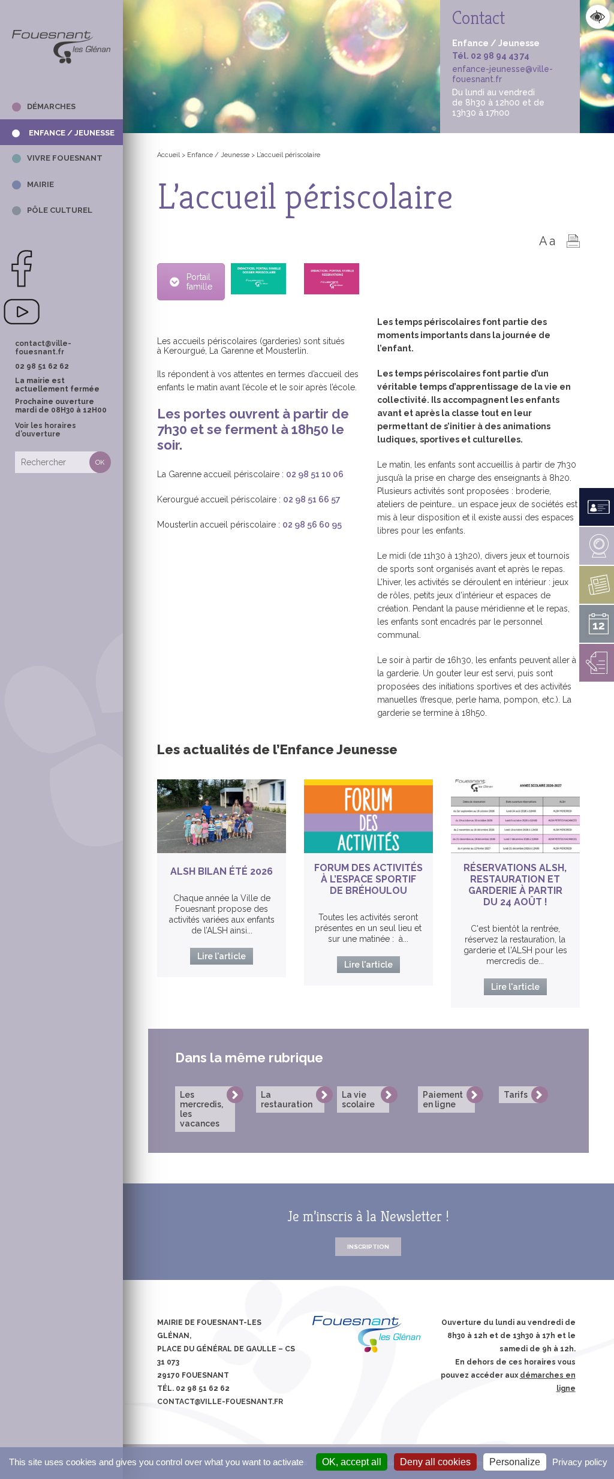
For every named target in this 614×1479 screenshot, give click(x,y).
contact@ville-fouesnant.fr (43, 347)
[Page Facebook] (21, 285)
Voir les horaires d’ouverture (45, 429)
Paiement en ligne (443, 1099)
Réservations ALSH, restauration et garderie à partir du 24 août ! (515, 885)
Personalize (514, 1462)
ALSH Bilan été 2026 (221, 871)
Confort (597, 16)
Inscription (368, 1246)
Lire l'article (221, 956)
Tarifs (516, 1095)
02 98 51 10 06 (315, 474)
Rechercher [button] (100, 462)
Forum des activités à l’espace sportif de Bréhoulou (368, 879)
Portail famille (199, 281)
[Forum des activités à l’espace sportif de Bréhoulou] (368, 816)
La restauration (286, 1099)
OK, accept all (351, 1462)
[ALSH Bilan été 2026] (221, 816)
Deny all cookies (435, 1462)
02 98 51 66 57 (312, 499)
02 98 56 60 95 (312, 524)
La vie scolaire (358, 1099)
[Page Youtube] (21, 328)
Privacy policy (579, 1462)
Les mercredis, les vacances (201, 1109)
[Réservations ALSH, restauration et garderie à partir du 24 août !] (515, 816)
